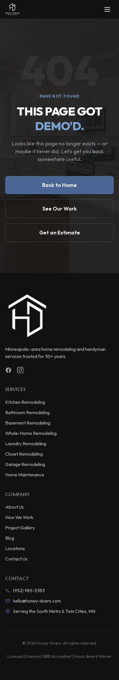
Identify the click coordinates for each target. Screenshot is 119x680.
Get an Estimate (59, 232)
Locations (15, 548)
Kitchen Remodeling (25, 402)
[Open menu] (107, 9)
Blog (9, 538)
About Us (14, 507)
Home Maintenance (24, 475)
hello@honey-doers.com (37, 601)
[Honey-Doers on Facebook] (8, 370)
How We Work (19, 517)
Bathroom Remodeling (27, 412)
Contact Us (16, 559)
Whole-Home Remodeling (31, 433)
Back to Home (59, 185)
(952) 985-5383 (29, 590)
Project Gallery (20, 528)
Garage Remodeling (25, 464)
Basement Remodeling (27, 423)
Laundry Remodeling (25, 443)
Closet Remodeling (24, 454)
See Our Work (59, 208)
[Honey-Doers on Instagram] (20, 370)
